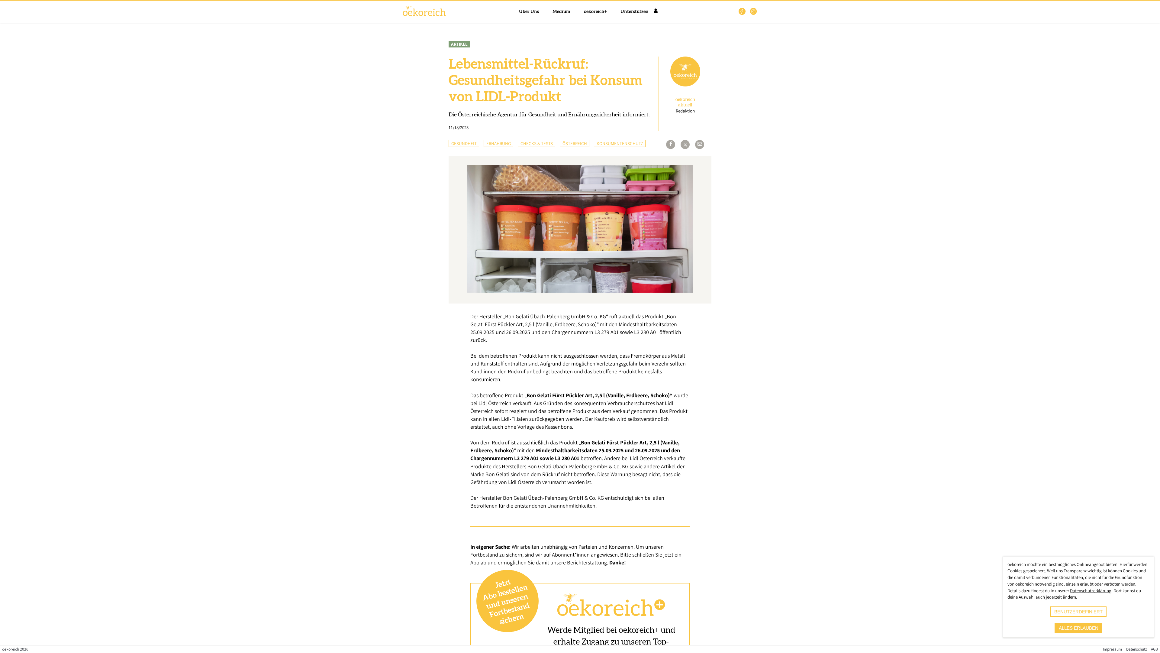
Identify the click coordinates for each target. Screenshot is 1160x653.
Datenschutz (1136, 649)
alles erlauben (1078, 628)
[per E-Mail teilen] (699, 144)
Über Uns (529, 11)
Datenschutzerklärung (1090, 590)
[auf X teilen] (685, 144)
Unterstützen (634, 11)
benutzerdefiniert (1078, 611)
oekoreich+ (595, 11)
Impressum (1112, 649)
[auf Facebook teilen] (670, 144)
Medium (561, 11)
